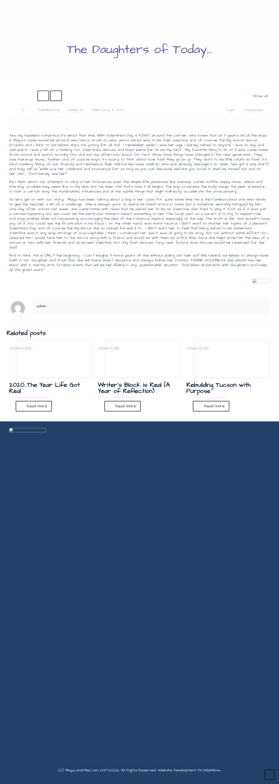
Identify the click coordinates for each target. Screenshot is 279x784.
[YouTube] (139, 777)
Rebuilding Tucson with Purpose (218, 388)
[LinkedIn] (145, 777)
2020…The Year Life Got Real (44, 388)
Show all (260, 96)
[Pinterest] (151, 777)
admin (73, 110)
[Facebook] (127, 777)
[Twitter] (133, 777)
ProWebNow (209, 770)
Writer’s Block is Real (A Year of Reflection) (134, 388)
